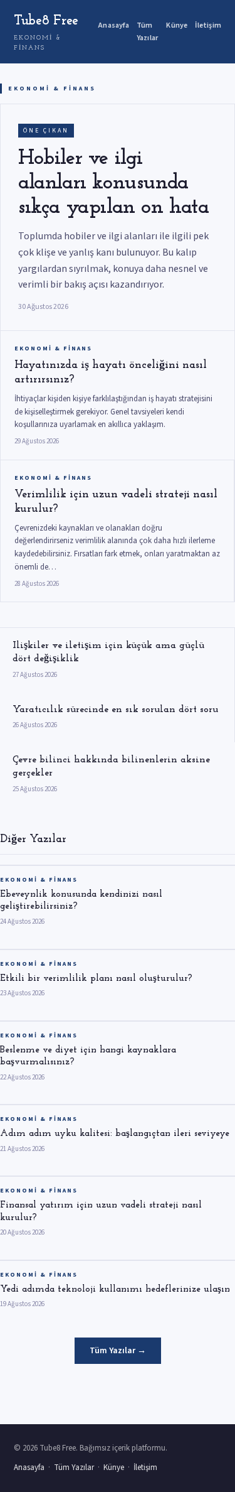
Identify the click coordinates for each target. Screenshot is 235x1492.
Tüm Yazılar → (118, 1350)
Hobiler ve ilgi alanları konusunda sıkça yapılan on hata (113, 183)
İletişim (208, 25)
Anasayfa (113, 25)
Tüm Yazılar (147, 31)
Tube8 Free (46, 32)
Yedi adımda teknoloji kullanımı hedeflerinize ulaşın (115, 1289)
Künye (176, 25)
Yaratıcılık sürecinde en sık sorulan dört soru (115, 710)
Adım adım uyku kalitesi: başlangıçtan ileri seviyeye (114, 1133)
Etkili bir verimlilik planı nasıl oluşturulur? (96, 978)
